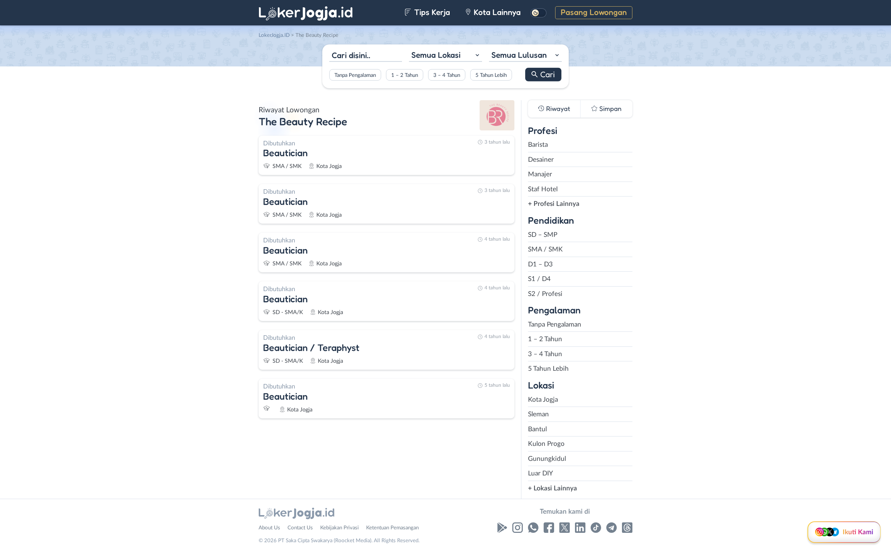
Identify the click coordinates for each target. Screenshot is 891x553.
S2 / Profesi (545, 294)
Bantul (537, 429)
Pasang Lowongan (594, 12)
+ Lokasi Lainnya (552, 488)
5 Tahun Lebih (491, 75)
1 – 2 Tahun (404, 75)
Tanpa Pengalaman (355, 75)
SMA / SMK (545, 249)
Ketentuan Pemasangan (392, 527)
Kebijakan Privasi (339, 527)
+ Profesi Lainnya (553, 204)
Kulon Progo (546, 444)
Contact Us (300, 527)
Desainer (541, 160)
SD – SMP (542, 235)
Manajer (540, 174)
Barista (538, 145)
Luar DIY (540, 473)
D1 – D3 (540, 264)
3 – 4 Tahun (446, 75)
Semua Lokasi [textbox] (435, 54)
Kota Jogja (543, 399)
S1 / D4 (539, 279)
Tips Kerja (431, 12)
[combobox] (445, 56)
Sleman (538, 414)
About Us (269, 527)
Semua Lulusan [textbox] (519, 54)
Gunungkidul (547, 459)
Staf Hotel (543, 189)
